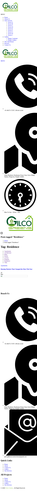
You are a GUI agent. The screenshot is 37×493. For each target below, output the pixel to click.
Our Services (8, 471)
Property (6, 259)
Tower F (10, 30)
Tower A (10, 22)
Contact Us (7, 45)
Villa (5, 262)
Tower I (10, 35)
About (6, 466)
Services (6, 43)
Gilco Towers (8, 20)
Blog (5, 254)
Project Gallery (12, 40)
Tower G (10, 32)
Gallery (6, 37)
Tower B (10, 24)
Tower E (10, 29)
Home (6, 17)
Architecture (7, 253)
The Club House (9, 41)
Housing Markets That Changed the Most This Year (16, 269)
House (6, 256)
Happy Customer (13, 38)
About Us (7, 19)
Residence (7, 261)
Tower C (10, 25)
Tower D (10, 27)
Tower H (10, 33)
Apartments (7, 251)
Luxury (6, 257)
